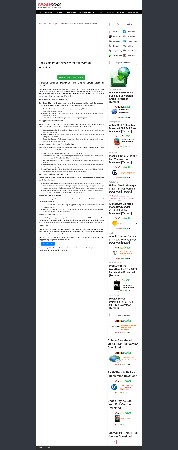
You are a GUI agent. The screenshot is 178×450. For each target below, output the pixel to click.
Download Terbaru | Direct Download (71, 77)
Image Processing (115, 262)
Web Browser (113, 152)
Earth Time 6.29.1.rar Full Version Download (122, 374)
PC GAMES (60, 12)
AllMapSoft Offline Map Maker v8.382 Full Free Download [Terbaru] (122, 128)
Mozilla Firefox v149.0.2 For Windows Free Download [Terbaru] (123, 159)
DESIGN (100, 12)
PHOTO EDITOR (133, 12)
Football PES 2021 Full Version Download (123, 434)
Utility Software (114, 295)
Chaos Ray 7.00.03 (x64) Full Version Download (120, 404)
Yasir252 (73, 153)
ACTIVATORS (71, 12)
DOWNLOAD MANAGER (86, 12)
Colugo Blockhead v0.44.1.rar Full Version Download (123, 344)
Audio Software (114, 182)
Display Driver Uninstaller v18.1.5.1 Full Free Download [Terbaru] (121, 303)
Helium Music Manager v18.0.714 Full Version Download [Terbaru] (122, 188)
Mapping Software (115, 122)
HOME (39, 12)
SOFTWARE (49, 12)
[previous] (110, 442)
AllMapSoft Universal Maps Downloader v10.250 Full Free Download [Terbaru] (121, 208)
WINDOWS (110, 12)
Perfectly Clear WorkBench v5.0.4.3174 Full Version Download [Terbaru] (123, 270)
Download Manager (115, 89)
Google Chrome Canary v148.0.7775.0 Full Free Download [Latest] (122, 239)
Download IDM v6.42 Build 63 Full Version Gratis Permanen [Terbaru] (121, 97)
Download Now (48, 244)
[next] (114, 442)
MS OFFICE (121, 12)
